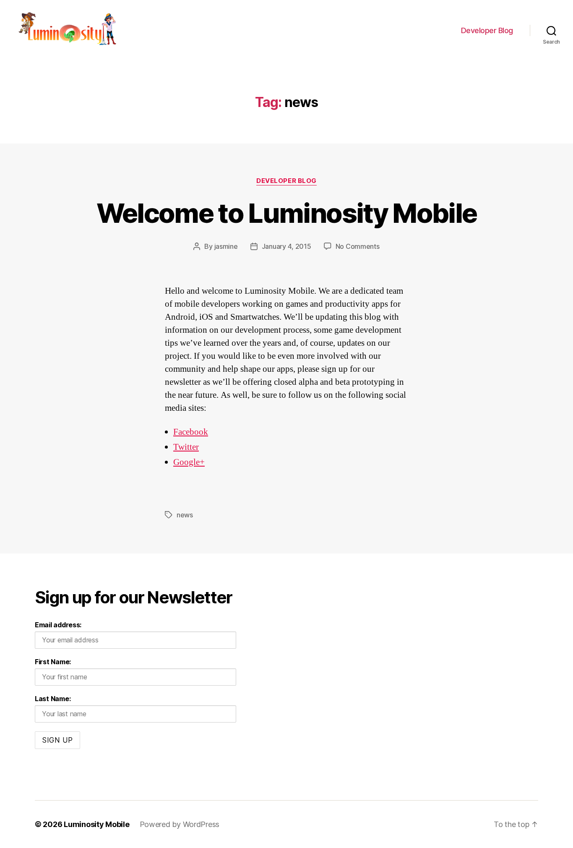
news (185, 515)
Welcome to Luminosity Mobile (286, 213)
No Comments (358, 246)
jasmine (226, 246)
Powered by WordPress (180, 824)
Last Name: (52, 698)
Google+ (189, 462)
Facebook (190, 432)
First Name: (53, 662)
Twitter (186, 447)
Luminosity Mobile (96, 824)
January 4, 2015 (286, 246)
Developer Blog (487, 30)
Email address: (58, 625)
